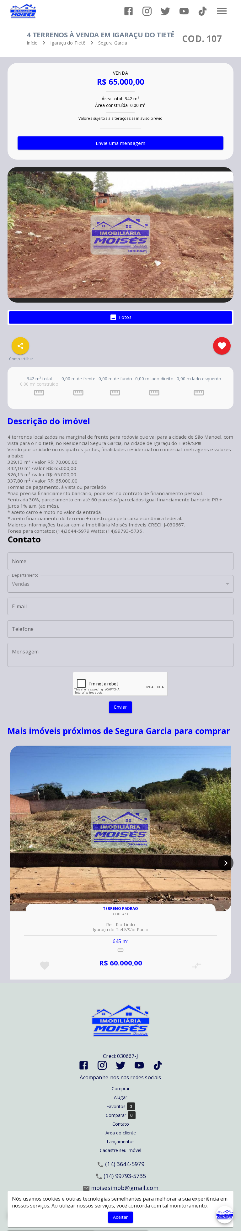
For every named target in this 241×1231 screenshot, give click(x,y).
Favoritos (119, 1106)
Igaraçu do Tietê (67, 43)
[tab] (120, 317)
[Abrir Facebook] (128, 11)
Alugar (120, 1097)
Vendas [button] (20, 583)
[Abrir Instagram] (147, 11)
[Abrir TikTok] (202, 11)
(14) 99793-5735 (125, 1176)
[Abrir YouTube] (184, 11)
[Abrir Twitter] (165, 11)
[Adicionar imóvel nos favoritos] (222, 346)
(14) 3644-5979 (124, 1164)
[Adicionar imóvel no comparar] (196, 965)
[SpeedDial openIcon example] (20, 346)
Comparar (119, 1115)
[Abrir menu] (222, 11)
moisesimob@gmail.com (125, 1187)
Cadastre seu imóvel (120, 1150)
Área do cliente (120, 1133)
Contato (120, 1124)
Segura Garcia (112, 43)
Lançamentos (121, 1141)
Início (32, 43)
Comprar (121, 1088)
